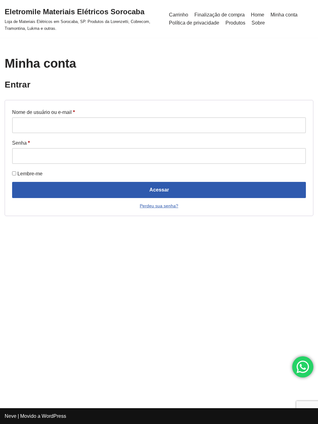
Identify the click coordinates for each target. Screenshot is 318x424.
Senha (21, 143)
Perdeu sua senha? (159, 205)
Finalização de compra (219, 14)
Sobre (258, 22)
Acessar (159, 189)
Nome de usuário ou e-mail (43, 112)
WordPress (54, 416)
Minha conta (284, 14)
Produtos (235, 22)
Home (257, 14)
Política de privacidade (194, 22)
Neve (10, 416)
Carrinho (178, 14)
